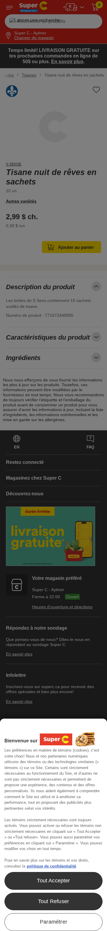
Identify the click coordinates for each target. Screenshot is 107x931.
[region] (53, 825)
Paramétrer (53, 922)
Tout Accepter (53, 881)
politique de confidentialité (51, 866)
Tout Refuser (53, 901)
